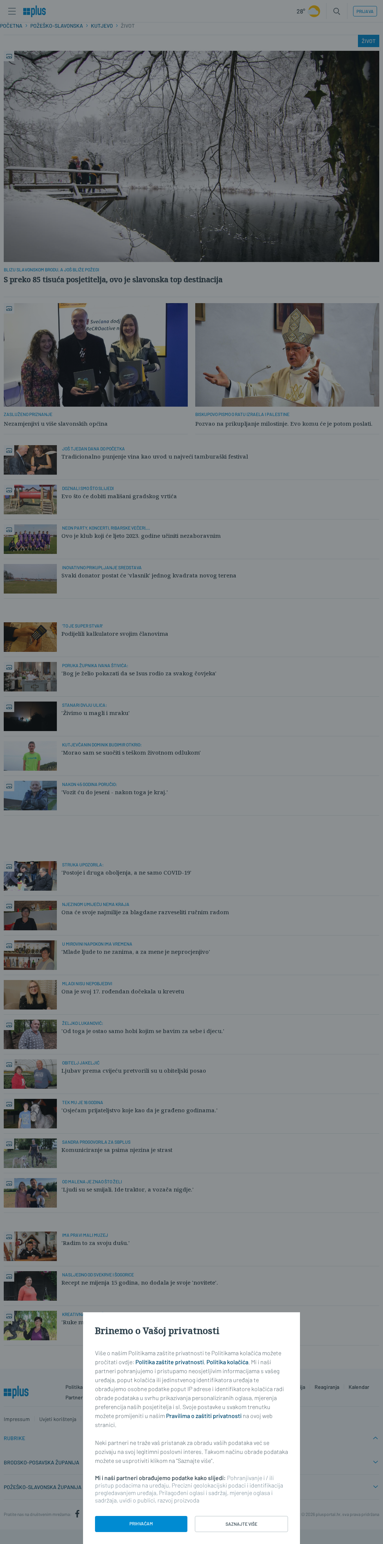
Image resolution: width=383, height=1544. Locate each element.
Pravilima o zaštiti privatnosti (204, 1415)
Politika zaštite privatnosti (169, 1361)
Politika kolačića (227, 1361)
